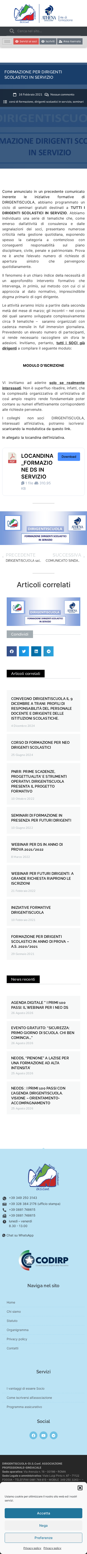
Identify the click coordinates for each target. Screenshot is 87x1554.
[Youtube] (43, 1435)
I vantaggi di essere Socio (25, 1388)
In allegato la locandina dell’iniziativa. (33, 437)
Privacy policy (32, 1548)
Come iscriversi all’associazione (29, 1397)
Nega (43, 1525)
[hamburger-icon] (7, 41)
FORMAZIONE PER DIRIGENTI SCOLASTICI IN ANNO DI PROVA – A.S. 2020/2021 (40, 942)
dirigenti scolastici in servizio (53, 102)
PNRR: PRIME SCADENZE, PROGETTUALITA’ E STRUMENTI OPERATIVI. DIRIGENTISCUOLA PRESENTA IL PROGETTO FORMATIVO (39, 781)
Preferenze (44, 1538)
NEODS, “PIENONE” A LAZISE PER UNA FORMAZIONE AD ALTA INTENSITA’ (40, 1063)
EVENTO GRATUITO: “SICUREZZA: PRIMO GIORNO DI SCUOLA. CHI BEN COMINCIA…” (42, 1033)
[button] (80, 1488)
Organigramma (18, 1330)
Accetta (43, 1513)
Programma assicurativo (24, 1407)
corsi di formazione (21, 102)
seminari (78, 102)
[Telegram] (54, 1435)
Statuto (12, 1321)
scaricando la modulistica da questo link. (36, 428)
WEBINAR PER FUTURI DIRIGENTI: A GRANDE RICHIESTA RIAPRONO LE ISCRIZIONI (42, 878)
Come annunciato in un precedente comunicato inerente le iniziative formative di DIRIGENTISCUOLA (43, 196)
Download (69, 456)
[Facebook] (33, 1435)
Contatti (12, 1348)
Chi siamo (14, 1311)
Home (11, 1302)
